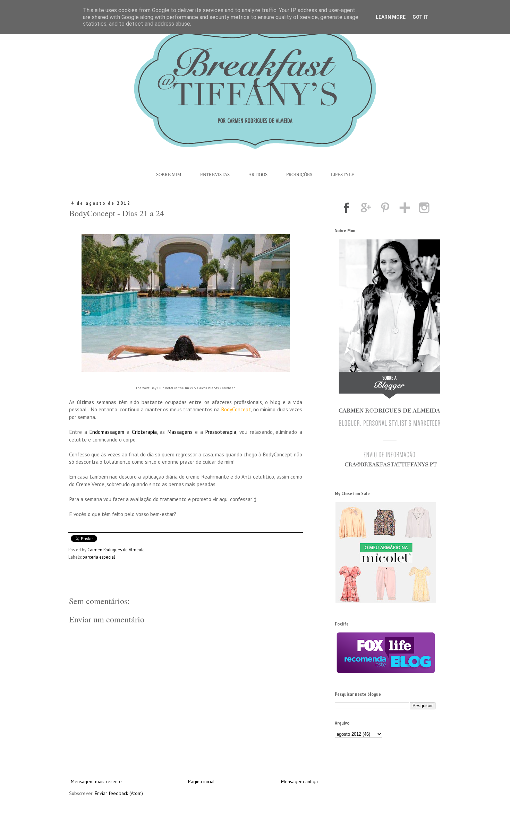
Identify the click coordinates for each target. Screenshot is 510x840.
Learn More (391, 17)
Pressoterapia (220, 431)
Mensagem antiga (299, 781)
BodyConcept (236, 409)
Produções (299, 174)
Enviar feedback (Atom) (119, 793)
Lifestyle (342, 174)
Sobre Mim (168, 174)
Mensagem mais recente (96, 781)
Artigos (257, 174)
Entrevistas (215, 174)
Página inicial (201, 781)
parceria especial (99, 557)
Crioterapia (144, 431)
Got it (420, 17)
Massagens (180, 431)
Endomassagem (106, 431)
